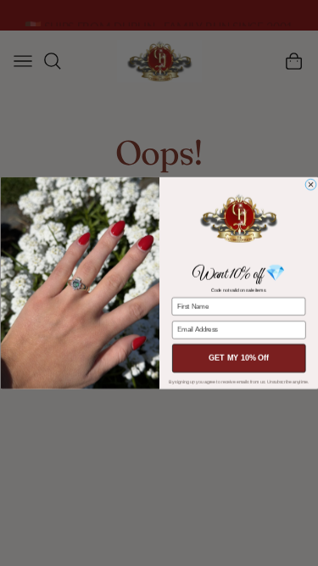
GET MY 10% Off (239, 358)
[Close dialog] (310, 184)
